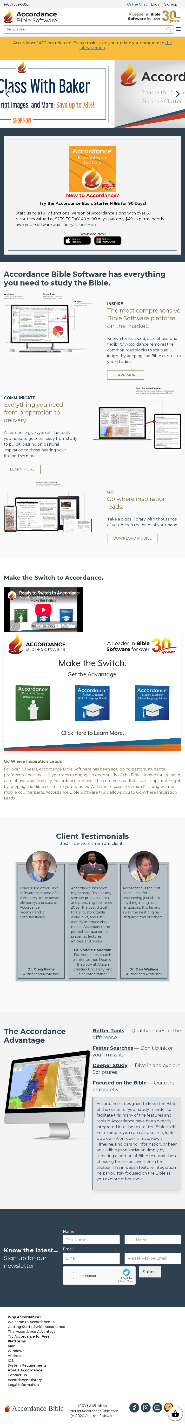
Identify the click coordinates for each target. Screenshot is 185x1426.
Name (70, 1231)
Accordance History (25, 1380)
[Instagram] (146, 1407)
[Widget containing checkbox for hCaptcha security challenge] (99, 1275)
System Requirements (27, 1365)
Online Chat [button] (137, 4)
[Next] (177, 94)
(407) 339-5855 (16, 4)
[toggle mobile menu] (178, 29)
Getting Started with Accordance (36, 1327)
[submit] (169, 29)
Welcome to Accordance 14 (31, 1322)
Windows (16, 1351)
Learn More (86, 224)
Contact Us (17, 1375)
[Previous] (7, 94)
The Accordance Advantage (32, 1331)
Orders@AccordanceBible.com (93, 1411)
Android (14, 1356)
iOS (11, 1360)
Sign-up (170, 4)
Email (69, 1249)
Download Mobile (132, 538)
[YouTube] (157, 1407)
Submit (150, 1271)
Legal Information (23, 1385)
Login (155, 4)
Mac (11, 1346)
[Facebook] (134, 1407)
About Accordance (25, 1370)
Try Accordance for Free (29, 1336)
